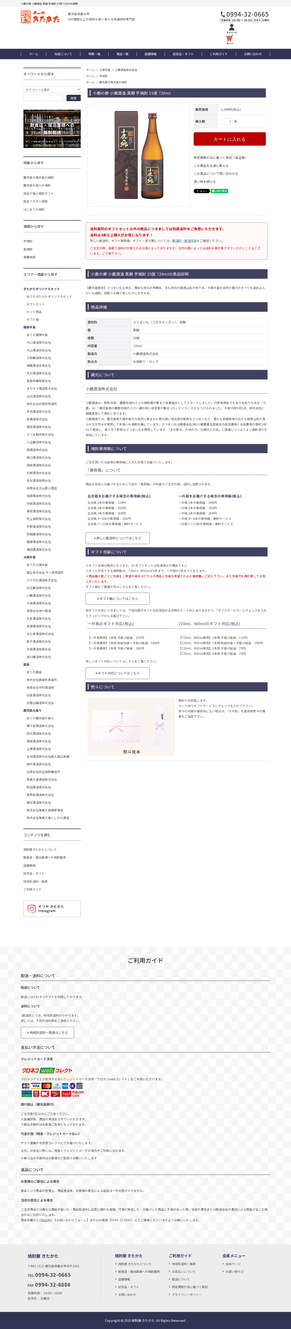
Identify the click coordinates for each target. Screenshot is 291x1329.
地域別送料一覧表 (35, 881)
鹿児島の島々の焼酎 (37, 185)
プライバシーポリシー (187, 1294)
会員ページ (233, 1264)
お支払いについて (184, 1271)
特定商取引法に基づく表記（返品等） (221, 157)
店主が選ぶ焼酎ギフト (38, 193)
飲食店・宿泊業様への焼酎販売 (44, 857)
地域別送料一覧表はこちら (48, 1032)
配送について (181, 1279)
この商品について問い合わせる (216, 173)
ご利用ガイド (219, 54)
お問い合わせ (253, 54)
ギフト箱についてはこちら (118, 598)
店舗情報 (151, 54)
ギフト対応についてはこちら (118, 673)
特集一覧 (94, 54)
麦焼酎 (28, 249)
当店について (63, 54)
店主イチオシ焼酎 (35, 201)
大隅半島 (104, 70)
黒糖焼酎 (29, 257)
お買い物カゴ (234, 1271)
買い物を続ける (205, 181)
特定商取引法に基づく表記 (190, 1287)
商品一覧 (122, 54)
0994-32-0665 (121, 1220)
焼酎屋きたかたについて (40, 849)
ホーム (33, 54)
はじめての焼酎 (34, 209)
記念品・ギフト (183, 54)
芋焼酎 (103, 76)
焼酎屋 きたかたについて (135, 1264)
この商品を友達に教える (211, 165)
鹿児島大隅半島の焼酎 (113, 82)
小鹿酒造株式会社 (126, 70)
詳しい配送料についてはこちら (118, 538)
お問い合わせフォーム (71, 1220)
